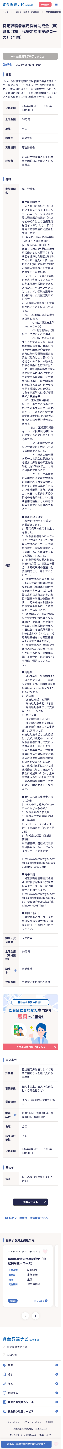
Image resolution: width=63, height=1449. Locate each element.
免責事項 (49, 1422)
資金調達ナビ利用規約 (23, 1428)
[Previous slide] (25, 1316)
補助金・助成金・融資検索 (27, 12)
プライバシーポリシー (33, 1422)
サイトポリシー (14, 1422)
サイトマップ (41, 1428)
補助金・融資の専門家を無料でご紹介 (26, 1444)
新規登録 (45, 4)
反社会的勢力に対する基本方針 (23, 1435)
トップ (5, 12)
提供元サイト (30, 1202)
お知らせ (12, 1355)
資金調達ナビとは (17, 1347)
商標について (45, 1435)
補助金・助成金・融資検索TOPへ (28, 1218)
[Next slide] (35, 1316)
